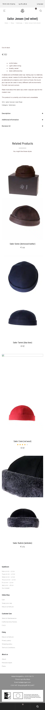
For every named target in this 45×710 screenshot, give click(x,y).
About (4, 659)
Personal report (7, 663)
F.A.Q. (4, 625)
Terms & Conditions (8, 647)
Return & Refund (8, 607)
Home (6, 23)
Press (4, 666)
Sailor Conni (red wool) (22, 441)
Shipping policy (7, 644)
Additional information (10, 120)
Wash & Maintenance (9, 618)
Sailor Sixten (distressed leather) (22, 244)
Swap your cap (7, 603)
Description (6, 113)
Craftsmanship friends (9, 622)
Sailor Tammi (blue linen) (22, 342)
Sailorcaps (19, 23)
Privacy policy (6, 640)
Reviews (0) (6, 126)
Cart (3, 600)
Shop (12, 23)
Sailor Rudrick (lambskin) (22, 543)
